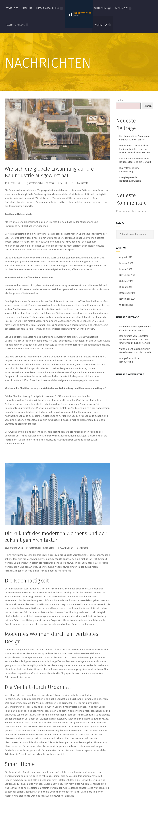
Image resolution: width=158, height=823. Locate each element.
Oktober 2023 (126, 281)
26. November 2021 (14, 547)
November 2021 (127, 298)
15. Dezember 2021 (14, 183)
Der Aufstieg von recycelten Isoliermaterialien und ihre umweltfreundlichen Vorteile (134, 149)
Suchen (120, 100)
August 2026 (125, 257)
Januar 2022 (125, 287)
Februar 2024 (126, 263)
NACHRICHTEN (66, 183)
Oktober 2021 (126, 304)
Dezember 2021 (127, 293)
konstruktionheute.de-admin (41, 183)
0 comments (82, 183)
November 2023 (127, 275)
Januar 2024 (125, 269)
